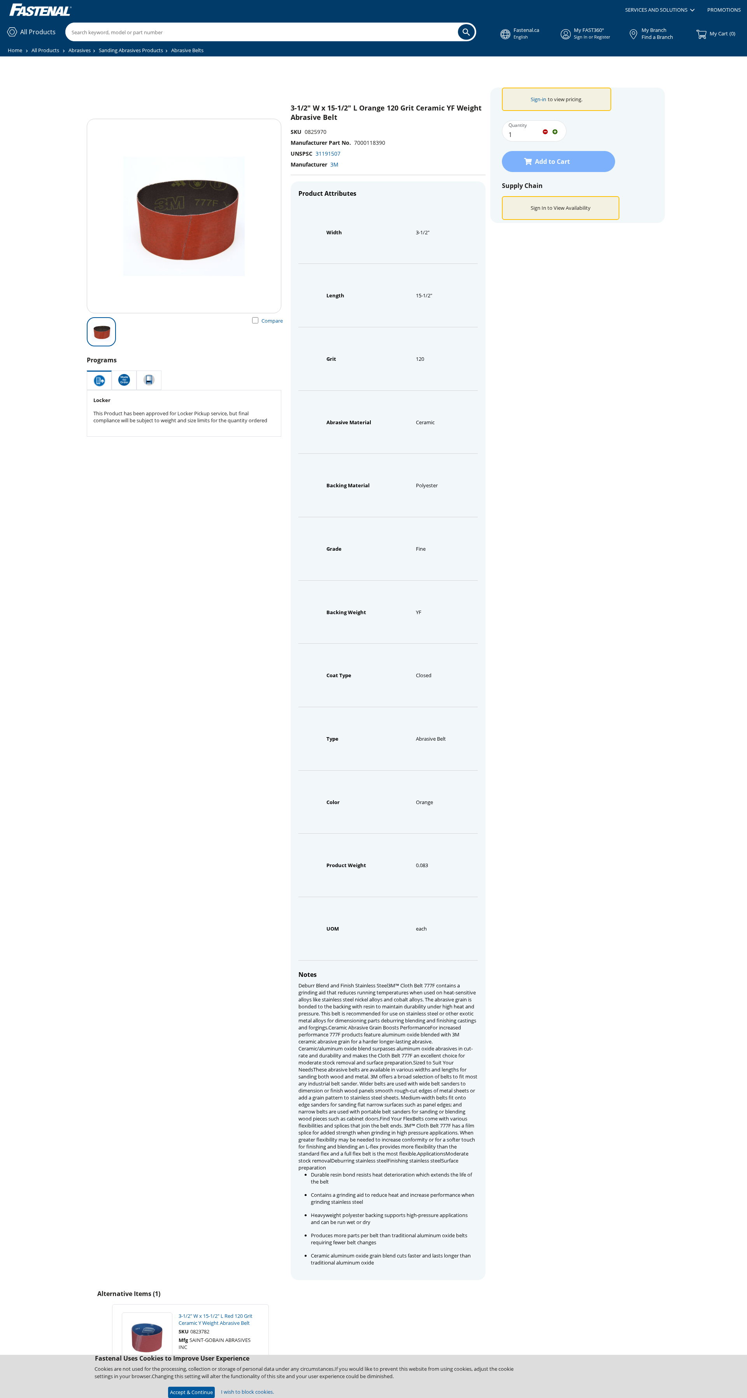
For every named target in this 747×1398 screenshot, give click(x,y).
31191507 (328, 153)
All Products (45, 50)
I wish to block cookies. (247, 1391)
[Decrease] (545, 131)
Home (15, 50)
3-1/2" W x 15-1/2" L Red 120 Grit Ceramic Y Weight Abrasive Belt (216, 1319)
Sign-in (538, 99)
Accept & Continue (191, 1392)
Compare (272, 320)
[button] (660, 10)
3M (334, 164)
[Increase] (555, 131)
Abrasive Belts (187, 50)
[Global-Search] (466, 32)
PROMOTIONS (724, 9)
